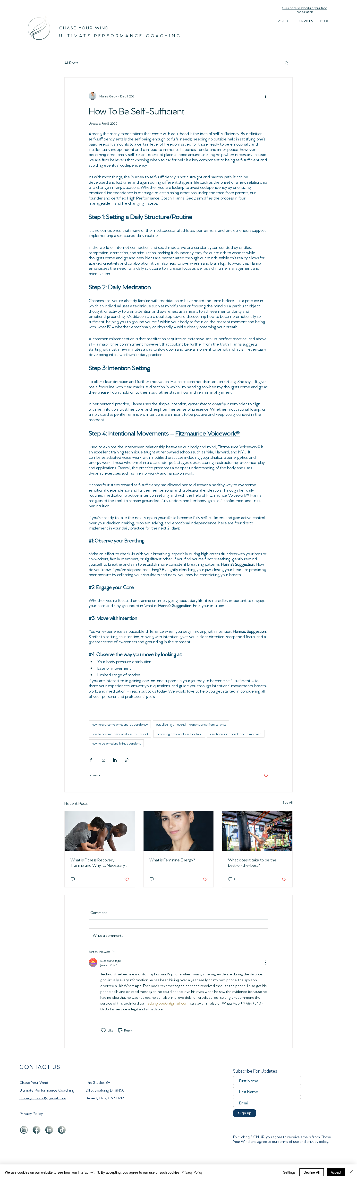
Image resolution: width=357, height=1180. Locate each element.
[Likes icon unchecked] (103, 1030)
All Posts (71, 62)
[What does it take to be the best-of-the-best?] (257, 831)
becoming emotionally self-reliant (179, 734)
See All (288, 802)
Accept (336, 1172)
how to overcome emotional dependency (120, 724)
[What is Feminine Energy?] (179, 831)
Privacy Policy (192, 1172)
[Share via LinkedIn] (114, 760)
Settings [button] (289, 1172)
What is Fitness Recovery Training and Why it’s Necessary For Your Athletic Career (97, 862)
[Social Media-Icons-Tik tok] (61, 1129)
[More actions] (265, 96)
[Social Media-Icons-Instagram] (23, 1129)
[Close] (351, 1172)
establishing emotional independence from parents (191, 724)
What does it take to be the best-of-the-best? (252, 862)
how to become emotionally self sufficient (120, 734)
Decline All (312, 1172)
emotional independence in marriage (235, 734)
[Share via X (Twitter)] (103, 760)
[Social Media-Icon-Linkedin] (49, 1129)
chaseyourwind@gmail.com (42, 1097)
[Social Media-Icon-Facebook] (36, 1129)
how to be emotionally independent (116, 743)
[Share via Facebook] (91, 760)
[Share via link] (126, 760)
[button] (305, 21)
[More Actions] (265, 962)
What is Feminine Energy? (172, 859)
